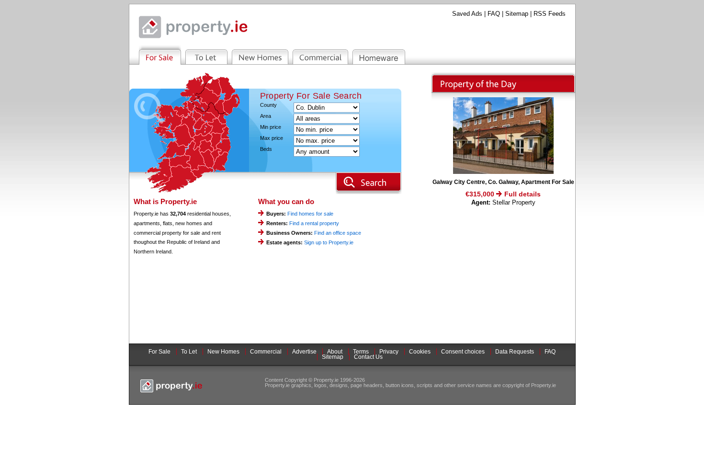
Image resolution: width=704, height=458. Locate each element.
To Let (189, 351)
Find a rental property (314, 223)
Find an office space (337, 233)
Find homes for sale (310, 214)
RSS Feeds (550, 13)
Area (265, 116)
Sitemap (516, 13)
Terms (361, 351)
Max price (271, 138)
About (334, 351)
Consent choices (463, 351)
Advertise (304, 351)
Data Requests (514, 351)
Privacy (388, 351)
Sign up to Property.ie (328, 242)
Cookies (420, 351)
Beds (266, 149)
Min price (270, 127)
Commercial (266, 351)
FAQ (494, 13)
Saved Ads (467, 13)
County (268, 105)
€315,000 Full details (503, 194)
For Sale (159, 351)
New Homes (223, 351)
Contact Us (368, 357)
